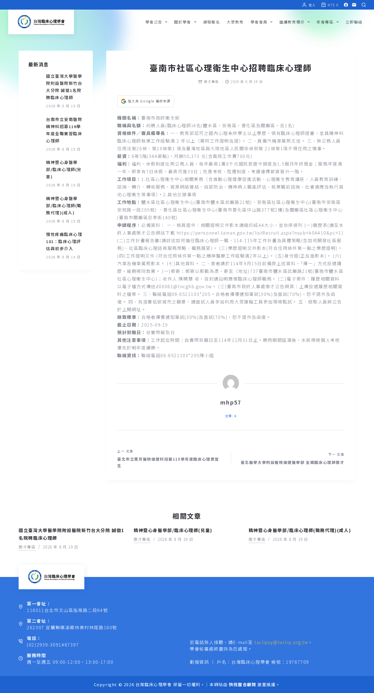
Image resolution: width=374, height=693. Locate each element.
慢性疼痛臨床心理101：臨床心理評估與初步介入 (64, 241)
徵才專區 (211, 81)
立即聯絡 (354, 22)
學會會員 (259, 22)
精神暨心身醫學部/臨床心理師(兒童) (63, 169)
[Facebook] (346, 5)
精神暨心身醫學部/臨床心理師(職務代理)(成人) (63, 205)
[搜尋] (364, 5)
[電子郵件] (354, 5)
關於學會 (182, 22)
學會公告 (153, 22)
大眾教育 (235, 22)
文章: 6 (230, 416)
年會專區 (325, 22)
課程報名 (211, 22)
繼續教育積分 (291, 22)
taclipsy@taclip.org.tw (281, 642)
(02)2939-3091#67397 (53, 644)
